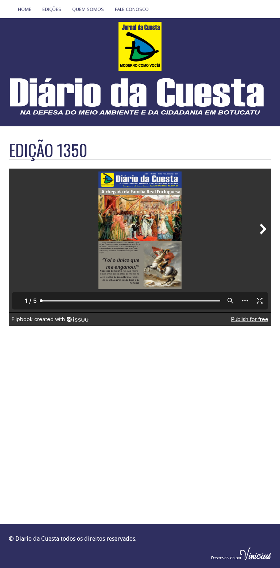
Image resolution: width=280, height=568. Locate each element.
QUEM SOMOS (88, 9)
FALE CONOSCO (132, 9)
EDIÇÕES (51, 9)
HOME (24, 9)
